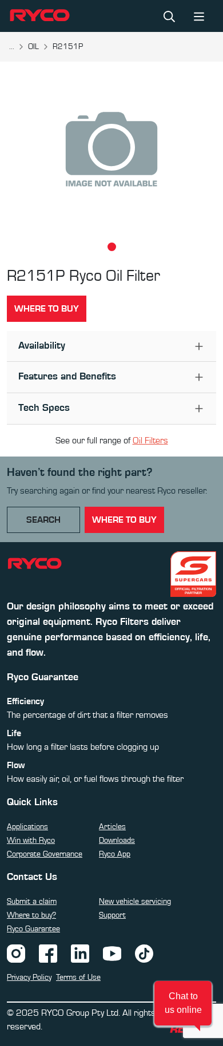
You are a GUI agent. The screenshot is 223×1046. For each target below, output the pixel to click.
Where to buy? (31, 915)
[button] (183, 1003)
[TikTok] (144, 952)
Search (43, 519)
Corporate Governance (44, 854)
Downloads (117, 841)
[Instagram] (16, 952)
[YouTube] (112, 952)
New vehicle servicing (135, 902)
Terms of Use (78, 978)
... (11, 47)
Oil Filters (150, 440)
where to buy (124, 519)
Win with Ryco (31, 841)
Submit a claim (32, 902)
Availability (41, 346)
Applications (27, 827)
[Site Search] (169, 16)
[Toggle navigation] (199, 16)
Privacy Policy (29, 978)
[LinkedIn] (80, 952)
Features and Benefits (67, 376)
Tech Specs (44, 408)
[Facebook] (48, 952)
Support (112, 915)
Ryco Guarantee (33, 929)
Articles (112, 827)
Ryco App (114, 854)
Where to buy (46, 308)
